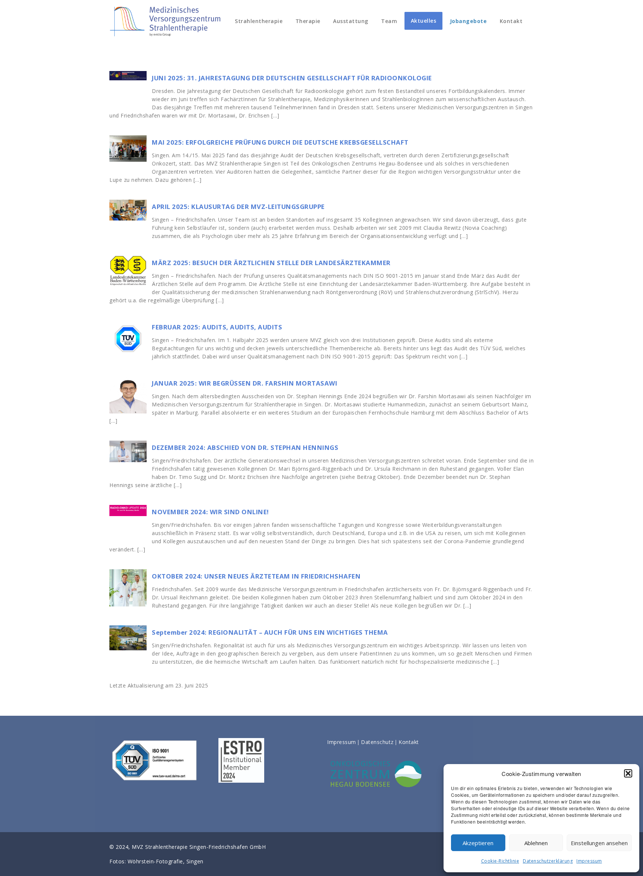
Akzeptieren (478, 843)
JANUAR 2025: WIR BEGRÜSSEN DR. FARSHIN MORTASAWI (244, 383)
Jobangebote (468, 21)
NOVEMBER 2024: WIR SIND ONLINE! (210, 512)
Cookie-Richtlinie (500, 861)
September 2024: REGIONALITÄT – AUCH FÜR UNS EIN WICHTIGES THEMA (270, 632)
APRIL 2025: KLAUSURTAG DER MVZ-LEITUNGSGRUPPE (238, 206)
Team (389, 21)
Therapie (307, 21)
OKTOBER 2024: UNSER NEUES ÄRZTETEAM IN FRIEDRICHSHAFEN (256, 576)
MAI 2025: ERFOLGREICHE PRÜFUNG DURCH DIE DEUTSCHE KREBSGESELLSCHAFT (280, 142)
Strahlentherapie (258, 21)
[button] (628, 773)
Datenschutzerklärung (548, 861)
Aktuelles (423, 20)
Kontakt (511, 21)
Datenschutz (377, 741)
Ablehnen (536, 843)
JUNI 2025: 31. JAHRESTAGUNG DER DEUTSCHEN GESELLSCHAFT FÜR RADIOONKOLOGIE (292, 78)
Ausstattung (350, 21)
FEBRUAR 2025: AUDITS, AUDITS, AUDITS (217, 327)
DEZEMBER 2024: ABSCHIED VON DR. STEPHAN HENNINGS (245, 447)
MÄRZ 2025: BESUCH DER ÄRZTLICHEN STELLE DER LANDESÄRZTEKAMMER (271, 262)
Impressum (589, 861)
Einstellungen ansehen (599, 843)
